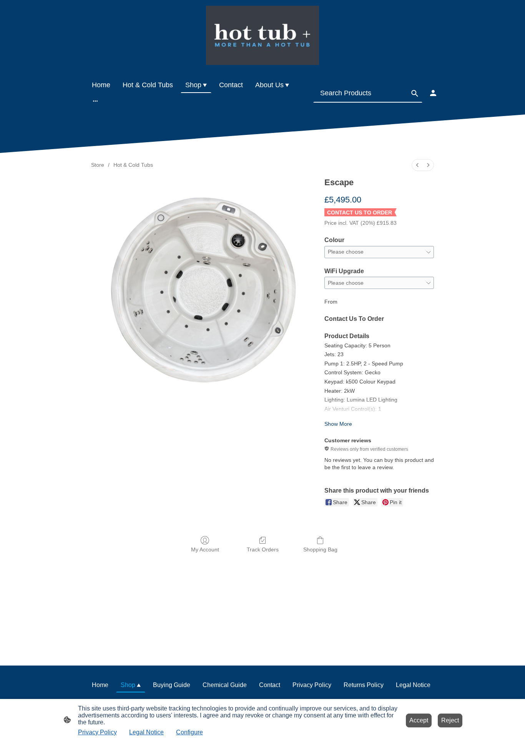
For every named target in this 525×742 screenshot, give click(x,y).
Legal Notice (146, 732)
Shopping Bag (320, 549)
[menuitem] (417, 165)
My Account (205, 549)
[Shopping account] (433, 93)
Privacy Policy (97, 732)
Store (97, 165)
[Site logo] (262, 35)
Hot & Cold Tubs (133, 165)
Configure (189, 732)
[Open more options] (95, 101)
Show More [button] (338, 424)
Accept (418, 720)
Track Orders (263, 549)
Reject (450, 720)
